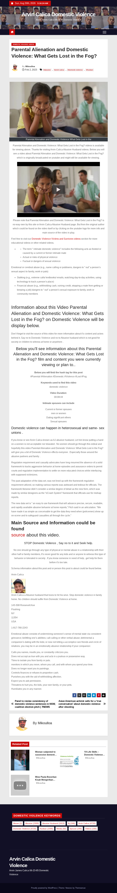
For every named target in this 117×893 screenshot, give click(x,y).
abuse (17, 823)
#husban (89, 70)
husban (46, 829)
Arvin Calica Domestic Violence (58, 14)
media (61, 829)
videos (91, 829)
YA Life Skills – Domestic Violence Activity (93, 755)
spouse (76, 829)
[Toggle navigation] (104, 32)
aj (71, 823)
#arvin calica (59, 70)
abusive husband (53, 823)
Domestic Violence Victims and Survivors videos (56, 239)
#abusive (47, 70)
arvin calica (87, 823)
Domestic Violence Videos (23, 44)
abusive (32, 823)
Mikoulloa (30, 66)
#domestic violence (75, 70)
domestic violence (24, 829)
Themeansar (80, 888)
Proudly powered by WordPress (44, 888)
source (18, 534)
